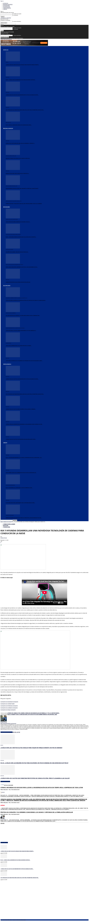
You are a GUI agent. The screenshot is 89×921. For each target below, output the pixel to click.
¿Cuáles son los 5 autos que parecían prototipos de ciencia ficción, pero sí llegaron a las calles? (35, 778)
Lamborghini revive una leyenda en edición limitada (18, 282)
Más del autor (16, 732)
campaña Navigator (10, 515)
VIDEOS (5, 9)
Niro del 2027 (8, 122)
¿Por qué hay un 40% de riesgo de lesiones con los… (18, 221)
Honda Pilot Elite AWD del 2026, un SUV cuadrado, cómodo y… (20, 143)
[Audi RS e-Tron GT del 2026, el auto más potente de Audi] (13, 154)
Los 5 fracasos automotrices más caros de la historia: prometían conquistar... (20, 877)
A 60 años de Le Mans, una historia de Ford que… (17, 252)
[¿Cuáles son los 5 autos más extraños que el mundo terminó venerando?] (13, 405)
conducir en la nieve (7, 521)
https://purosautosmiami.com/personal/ (8, 723)
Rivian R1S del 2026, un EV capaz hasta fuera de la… (17, 173)
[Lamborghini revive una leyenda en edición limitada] (13, 278)
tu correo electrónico (17, 21)
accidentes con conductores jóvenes (13, 234)
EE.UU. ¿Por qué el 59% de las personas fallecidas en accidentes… (21, 236)
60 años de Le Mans (9, 249)
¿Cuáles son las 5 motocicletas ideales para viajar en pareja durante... (17, 851)
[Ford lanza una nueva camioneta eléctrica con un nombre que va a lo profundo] (13, 263)
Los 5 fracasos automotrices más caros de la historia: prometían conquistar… (25, 109)
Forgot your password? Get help (7, 31)
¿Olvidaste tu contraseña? (6, 17)
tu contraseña (15, 15)
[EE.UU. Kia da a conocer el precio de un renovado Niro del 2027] (13, 121)
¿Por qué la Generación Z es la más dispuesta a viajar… (19, 345)
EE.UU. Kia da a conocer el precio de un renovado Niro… (19, 124)
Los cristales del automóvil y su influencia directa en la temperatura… (23, 315)
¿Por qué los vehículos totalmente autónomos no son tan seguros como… (24, 360)
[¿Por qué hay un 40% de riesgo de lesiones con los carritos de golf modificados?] (13, 218)
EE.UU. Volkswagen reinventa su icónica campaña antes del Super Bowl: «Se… (24, 457)
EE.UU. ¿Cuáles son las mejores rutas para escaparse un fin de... (15, 860)
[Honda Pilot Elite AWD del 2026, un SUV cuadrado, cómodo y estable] (13, 139)
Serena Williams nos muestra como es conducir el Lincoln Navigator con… (24, 517)
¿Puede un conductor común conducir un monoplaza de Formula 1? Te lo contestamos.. (33, 713)
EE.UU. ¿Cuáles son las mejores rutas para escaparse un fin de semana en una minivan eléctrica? (34, 763)
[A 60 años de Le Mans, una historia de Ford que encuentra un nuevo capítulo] (13, 248)
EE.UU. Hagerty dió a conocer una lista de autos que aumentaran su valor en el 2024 (32, 714)
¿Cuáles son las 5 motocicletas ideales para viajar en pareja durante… (22, 64)
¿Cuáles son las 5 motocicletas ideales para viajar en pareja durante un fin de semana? (31, 748)
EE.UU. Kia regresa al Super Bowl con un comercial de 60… (19, 487)
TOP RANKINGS (7, 8)
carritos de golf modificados (12, 219)
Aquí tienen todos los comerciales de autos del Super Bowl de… (21, 472)
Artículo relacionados (7, 732)
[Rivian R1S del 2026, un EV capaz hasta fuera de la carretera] (13, 169)
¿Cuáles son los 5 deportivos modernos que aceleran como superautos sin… (24, 424)
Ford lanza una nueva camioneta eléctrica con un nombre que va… (22, 267)
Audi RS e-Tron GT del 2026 (11, 155)
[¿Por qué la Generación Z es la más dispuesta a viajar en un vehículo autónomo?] (13, 341)
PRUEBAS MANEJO (8, 4)
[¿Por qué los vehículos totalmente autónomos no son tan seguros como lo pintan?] (13, 356)
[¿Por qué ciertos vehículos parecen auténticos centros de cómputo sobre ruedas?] (13, 296)
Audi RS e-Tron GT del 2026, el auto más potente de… (18, 158)
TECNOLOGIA (6, 6)
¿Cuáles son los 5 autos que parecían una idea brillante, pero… (21, 439)
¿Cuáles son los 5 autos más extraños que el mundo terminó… (21, 409)
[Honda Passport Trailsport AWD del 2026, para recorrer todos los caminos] (13, 199)
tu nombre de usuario (17, 13)
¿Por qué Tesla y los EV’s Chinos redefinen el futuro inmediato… (21, 330)
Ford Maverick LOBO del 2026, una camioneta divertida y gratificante (22, 188)
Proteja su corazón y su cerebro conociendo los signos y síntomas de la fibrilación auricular (37, 812)
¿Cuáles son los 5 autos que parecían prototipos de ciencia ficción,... (17, 868)
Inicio (2, 521)
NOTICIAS (5, 3)
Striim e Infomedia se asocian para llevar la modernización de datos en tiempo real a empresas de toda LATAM (42, 787)
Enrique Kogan (4, 537)
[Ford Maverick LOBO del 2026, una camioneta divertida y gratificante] (13, 184)
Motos (7, 62)
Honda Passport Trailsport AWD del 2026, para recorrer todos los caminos (24, 203)
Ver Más (2, 823)
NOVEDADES (6, 5)
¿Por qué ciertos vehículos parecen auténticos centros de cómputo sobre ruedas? (26, 300)
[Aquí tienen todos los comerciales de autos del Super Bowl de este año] (13, 468)
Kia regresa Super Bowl (10, 485)
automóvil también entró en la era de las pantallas (16, 297)
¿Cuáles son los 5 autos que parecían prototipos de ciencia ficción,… (22, 94)
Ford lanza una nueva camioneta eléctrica (14, 264)
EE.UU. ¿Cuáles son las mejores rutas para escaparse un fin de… (21, 79)
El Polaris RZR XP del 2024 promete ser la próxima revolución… (20, 502)
